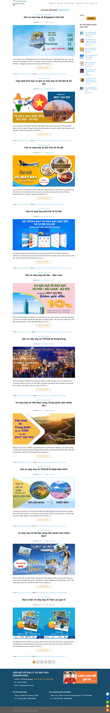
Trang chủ (52, 3)
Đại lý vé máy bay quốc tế (42, 74)
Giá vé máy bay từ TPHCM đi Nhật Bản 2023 (43, 469)
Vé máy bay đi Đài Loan (43, 272)
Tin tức (86, 3)
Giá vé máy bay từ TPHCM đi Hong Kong (44, 339)
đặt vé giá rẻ (53, 74)
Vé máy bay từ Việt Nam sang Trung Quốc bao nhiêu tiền (91, 80)
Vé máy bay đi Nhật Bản (44, 466)
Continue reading (44, 67)
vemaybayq (64, 10)
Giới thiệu (60, 3)
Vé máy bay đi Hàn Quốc (44, 530)
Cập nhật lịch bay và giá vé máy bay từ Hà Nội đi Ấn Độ (90, 41)
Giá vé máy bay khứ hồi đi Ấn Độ (44, 211)
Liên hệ (92, 3)
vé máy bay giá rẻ (61, 74)
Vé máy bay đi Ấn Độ (44, 78)
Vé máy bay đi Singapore (44, 14)
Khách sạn (79, 3)
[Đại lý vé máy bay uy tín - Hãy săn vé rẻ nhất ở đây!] (20, 1)
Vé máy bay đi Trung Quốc (43, 400)
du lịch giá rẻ (37, 140)
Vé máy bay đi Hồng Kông (44, 336)
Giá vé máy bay (69, 3)
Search (82, 15)
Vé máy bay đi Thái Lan (43, 597)
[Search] (96, 3)
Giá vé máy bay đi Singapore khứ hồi (44, 17)
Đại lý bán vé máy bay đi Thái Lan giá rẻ (43, 599)
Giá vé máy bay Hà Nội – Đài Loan (43, 275)
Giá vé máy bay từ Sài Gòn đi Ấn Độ (43, 147)
